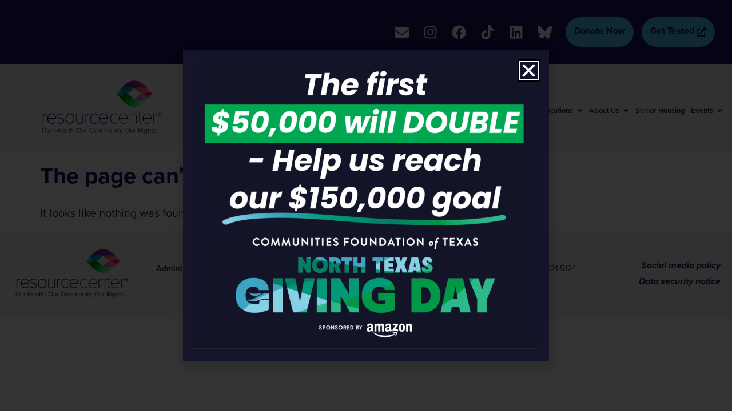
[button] (529, 70)
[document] (366, 205)
